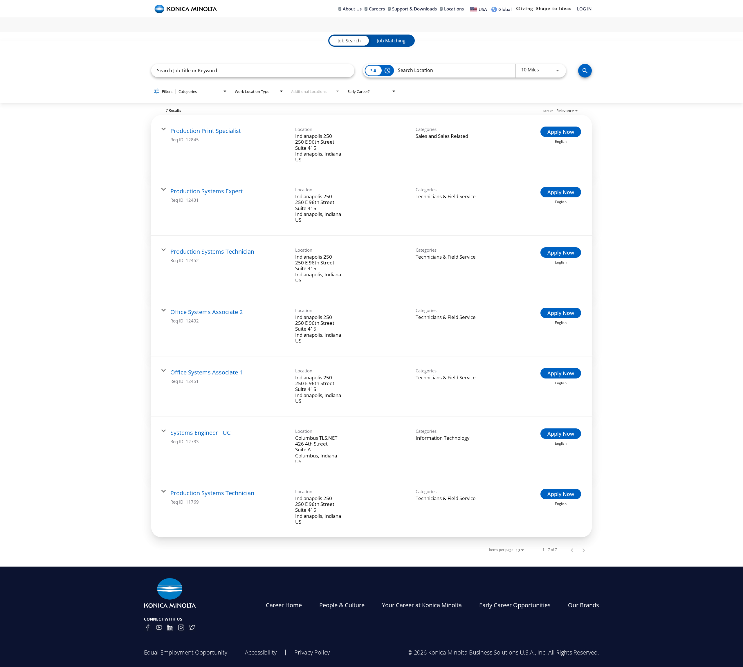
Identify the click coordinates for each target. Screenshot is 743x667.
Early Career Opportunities (515, 605)
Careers (377, 9)
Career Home (284, 605)
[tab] (349, 41)
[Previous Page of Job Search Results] (572, 550)
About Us (352, 9)
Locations (454, 9)
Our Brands (583, 605)
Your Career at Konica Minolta (422, 605)
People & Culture (342, 605)
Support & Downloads (414, 9)
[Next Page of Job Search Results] (583, 550)
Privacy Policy (312, 652)
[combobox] (253, 70)
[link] (371, 145)
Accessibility (261, 652)
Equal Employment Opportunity (185, 652)
